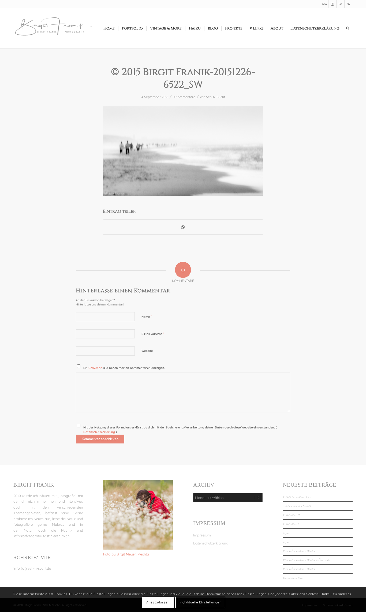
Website (147, 351)
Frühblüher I (291, 524)
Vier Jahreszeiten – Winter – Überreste (306, 560)
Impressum (202, 535)
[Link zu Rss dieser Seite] (349, 4)
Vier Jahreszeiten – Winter (299, 551)
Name (146, 316)
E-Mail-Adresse (152, 333)
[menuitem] (109, 28)
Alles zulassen (158, 602)
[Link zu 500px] (324, 4)
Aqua (286, 542)
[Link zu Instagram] (332, 4)
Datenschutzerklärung (99, 432)
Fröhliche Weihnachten (297, 497)
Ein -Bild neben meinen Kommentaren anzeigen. (124, 368)
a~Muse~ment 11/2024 (297, 506)
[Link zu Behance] (340, 4)
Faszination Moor (294, 578)
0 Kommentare (184, 97)
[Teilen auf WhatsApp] (183, 227)
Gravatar (95, 368)
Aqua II (288, 533)
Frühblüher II (291, 515)
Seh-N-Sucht (215, 97)
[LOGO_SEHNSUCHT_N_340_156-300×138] (53, 28)
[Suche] (348, 28)
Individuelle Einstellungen (201, 602)
